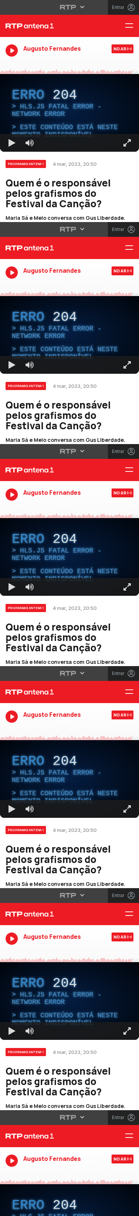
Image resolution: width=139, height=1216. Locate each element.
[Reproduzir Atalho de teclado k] (12, 1207)
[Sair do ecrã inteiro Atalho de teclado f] (127, 1207)
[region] (69, 608)
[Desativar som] (30, 1207)
